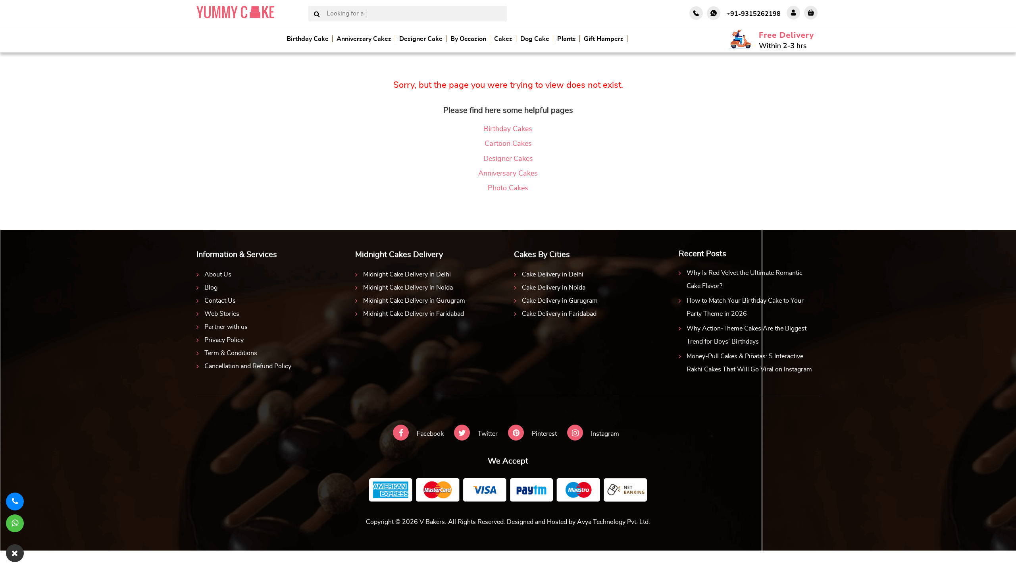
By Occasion (468, 39)
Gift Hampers (603, 39)
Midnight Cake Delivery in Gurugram (414, 301)
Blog (210, 287)
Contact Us (220, 301)
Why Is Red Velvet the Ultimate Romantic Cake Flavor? (744, 279)
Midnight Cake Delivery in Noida (408, 287)
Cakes (503, 39)
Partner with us (226, 327)
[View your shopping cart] (811, 12)
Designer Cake (421, 39)
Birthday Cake (308, 39)
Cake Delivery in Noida (553, 287)
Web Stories (221, 314)
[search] (317, 14)
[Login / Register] (793, 12)
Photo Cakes (508, 188)
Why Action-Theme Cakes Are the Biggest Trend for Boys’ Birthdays (746, 335)
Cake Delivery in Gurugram (560, 301)
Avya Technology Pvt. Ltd (612, 522)
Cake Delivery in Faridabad (559, 314)
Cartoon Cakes (508, 143)
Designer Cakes (508, 158)
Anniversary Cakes (364, 39)
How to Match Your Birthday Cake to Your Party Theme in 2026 (745, 307)
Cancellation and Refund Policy (247, 366)
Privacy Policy (224, 340)
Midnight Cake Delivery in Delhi (407, 274)
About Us (217, 274)
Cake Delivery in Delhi (552, 274)
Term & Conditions (230, 353)
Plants (566, 39)
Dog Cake (534, 39)
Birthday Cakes (508, 129)
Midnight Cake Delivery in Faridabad (413, 314)
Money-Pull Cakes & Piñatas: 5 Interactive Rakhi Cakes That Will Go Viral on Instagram (749, 363)
